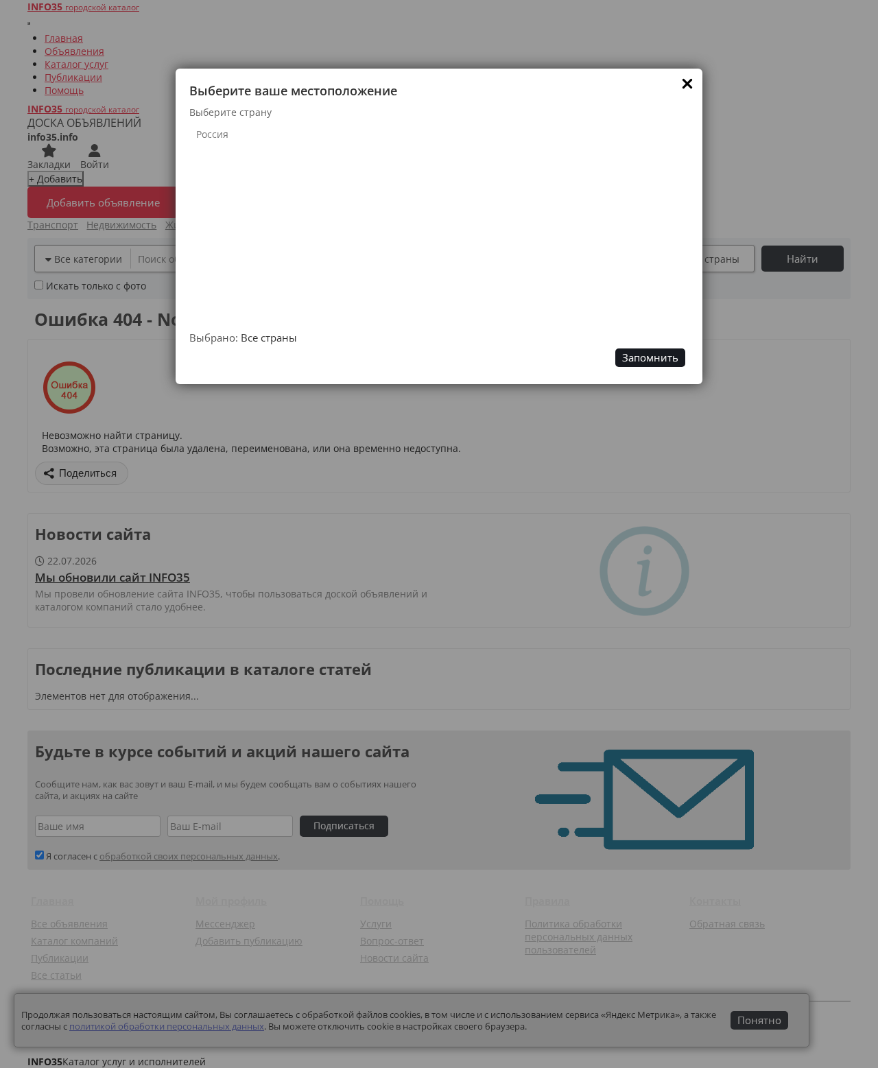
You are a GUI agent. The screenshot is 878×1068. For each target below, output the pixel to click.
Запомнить (650, 358)
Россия (212, 134)
